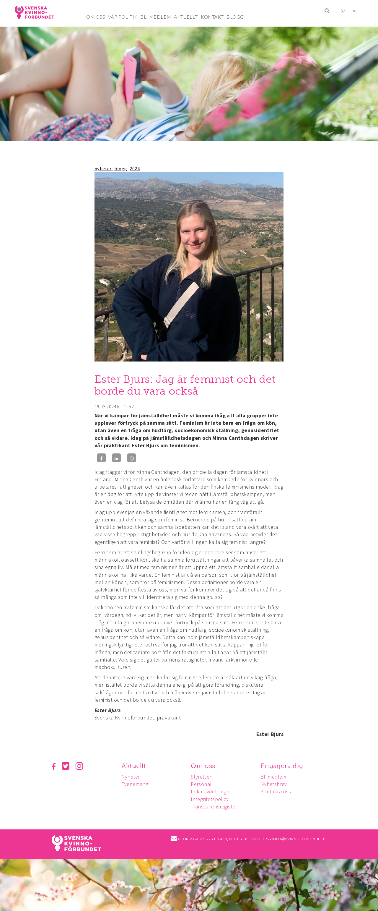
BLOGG (235, 17)
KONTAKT (212, 17)
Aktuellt (133, 766)
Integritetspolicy (210, 799)
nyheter (103, 168)
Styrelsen (202, 776)
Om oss (203, 766)
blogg (120, 168)
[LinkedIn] (116, 458)
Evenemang (135, 784)
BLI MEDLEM (155, 17)
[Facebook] (101, 458)
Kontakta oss (275, 791)
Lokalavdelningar (211, 791)
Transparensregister (214, 806)
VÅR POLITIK (122, 17)
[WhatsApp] (131, 458)
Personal (201, 784)
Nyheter (130, 776)
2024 (135, 168)
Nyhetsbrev (273, 784)
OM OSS (95, 17)
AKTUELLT (186, 17)
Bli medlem (273, 776)
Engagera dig (281, 766)
